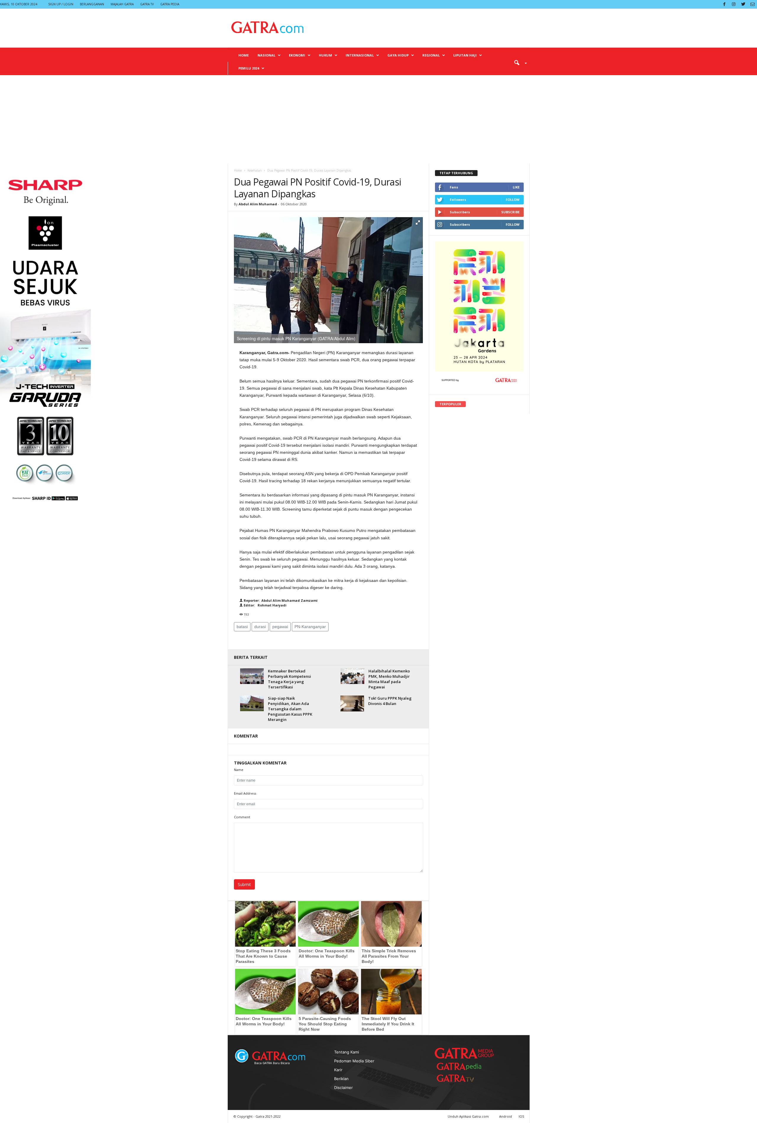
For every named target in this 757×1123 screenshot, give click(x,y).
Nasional (266, 55)
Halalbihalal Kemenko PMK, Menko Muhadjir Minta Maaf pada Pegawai (389, 679)
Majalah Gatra (122, 4)
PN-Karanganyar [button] (310, 626)
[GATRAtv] (461, 1078)
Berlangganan (92, 4)
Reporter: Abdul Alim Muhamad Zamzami (280, 600)
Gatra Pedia (169, 4)
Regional (431, 55)
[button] (518, 62)
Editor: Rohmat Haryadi (265, 605)
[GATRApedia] (461, 1066)
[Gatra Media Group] (464, 1053)
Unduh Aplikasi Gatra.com (469, 1116)
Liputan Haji (465, 55)
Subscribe (510, 212)
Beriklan (341, 1078)
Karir (338, 1069)
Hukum (325, 55)
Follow (513, 199)
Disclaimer (343, 1087)
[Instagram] (733, 4)
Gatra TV (147, 4)
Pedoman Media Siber (354, 1061)
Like (516, 187)
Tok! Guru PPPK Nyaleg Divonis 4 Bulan (390, 701)
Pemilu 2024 (248, 68)
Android (505, 1116)
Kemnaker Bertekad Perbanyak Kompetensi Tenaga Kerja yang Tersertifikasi (289, 679)
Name (238, 769)
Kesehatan (255, 170)
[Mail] (752, 4)
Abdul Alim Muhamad (258, 204)
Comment (242, 817)
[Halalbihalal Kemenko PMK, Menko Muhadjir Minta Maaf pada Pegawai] (352, 676)
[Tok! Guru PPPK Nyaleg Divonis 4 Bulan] (352, 703)
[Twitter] (743, 4)
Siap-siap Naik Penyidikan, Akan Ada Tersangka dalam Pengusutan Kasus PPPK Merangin (290, 709)
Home (243, 55)
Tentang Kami (346, 1052)
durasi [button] (260, 626)
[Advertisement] (378, 119)
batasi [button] (242, 626)
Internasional (360, 55)
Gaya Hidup (398, 55)
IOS (521, 1116)
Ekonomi (297, 55)
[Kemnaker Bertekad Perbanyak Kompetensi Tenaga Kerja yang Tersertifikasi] (252, 676)
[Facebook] (724, 4)
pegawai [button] (280, 626)
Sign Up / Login (60, 4)
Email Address (245, 793)
